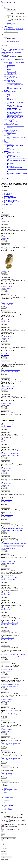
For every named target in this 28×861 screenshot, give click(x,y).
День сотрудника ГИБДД (13, 156)
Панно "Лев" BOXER (6, 304)
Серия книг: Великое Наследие (15, 84)
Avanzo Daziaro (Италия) (13, 110)
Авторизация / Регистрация (14, 39)
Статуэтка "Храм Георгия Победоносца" (11, 530)
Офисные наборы (11, 73)
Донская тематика (11, 79)
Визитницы (10, 66)
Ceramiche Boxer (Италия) (9, 56)
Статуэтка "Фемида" (6, 701)
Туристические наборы (10, 140)
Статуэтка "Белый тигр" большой (10, 371)
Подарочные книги (9, 80)
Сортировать (4, 190)
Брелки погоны (11, 65)
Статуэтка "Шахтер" (6, 426)
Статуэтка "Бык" (5, 221)
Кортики (9, 69)
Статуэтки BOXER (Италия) (14, 106)
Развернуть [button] (4, 53)
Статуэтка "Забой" (5, 501)
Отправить (3, 854)
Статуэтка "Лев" (5, 238)
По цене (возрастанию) (10, 197)
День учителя (10, 163)
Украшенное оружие (9, 123)
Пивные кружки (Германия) (14, 112)
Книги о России (11, 81)
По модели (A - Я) (8, 203)
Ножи (5, 141)
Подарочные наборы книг (14, 83)
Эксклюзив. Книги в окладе (14, 88)
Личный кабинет (8, 805)
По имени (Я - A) (8, 196)
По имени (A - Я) (8, 194)
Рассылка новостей (9, 809)
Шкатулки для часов (9, 149)
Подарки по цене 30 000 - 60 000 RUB (14, 50)
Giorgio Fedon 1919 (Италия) (14, 109)
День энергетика (11, 164)
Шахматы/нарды (8, 144)
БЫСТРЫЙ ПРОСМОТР (7, 216)
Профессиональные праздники (12, 152)
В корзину (3, 224)
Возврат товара (8, 798)
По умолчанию (8, 193)
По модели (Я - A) (8, 204)
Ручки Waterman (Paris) (13, 121)
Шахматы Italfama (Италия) (14, 117)
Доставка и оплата (9, 27)
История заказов (8, 806)
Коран (8, 95)
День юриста (10, 166)
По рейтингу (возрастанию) (11, 201)
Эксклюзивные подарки (10, 74)
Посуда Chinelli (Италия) (13, 105)
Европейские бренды (9, 101)
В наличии (10, 59)
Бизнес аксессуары (9, 119)
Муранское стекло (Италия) (11, 124)
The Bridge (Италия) (12, 108)
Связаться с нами (8, 797)
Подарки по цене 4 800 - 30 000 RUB (10, 49)
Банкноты (9, 63)
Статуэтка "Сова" (5, 271)
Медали (6, 90)
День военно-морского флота (14, 167)
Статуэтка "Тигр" (5, 321)
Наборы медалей (11, 72)
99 (4, 215)
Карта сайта (7, 800)
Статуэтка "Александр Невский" (9, 686)
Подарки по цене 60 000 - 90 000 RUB (11, 52)
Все (4, 59)
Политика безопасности (10, 790)
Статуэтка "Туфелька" (6, 639)
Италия (20, 56)
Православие (10, 97)
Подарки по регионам (9, 76)
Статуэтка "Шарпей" (6, 288)
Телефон (3, 844)
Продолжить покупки (6, 838)
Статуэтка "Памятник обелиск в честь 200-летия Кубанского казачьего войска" (13, 547)
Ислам (8, 98)
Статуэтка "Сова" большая (8, 563)
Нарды (8, 148)
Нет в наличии (18, 59)
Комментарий (4, 847)
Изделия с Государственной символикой (14, 62)
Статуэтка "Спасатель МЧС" (8, 579)
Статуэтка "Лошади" (6, 671)
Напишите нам (11, 23)
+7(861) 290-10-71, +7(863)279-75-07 (13, 29)
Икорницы (6, 151)
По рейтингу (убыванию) (10, 200)
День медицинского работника (15, 171)
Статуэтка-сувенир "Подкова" (9, 714)
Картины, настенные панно (11, 130)
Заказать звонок (11, 10)
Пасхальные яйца (11, 99)
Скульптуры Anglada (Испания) (15, 115)
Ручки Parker (10, 120)
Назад (2, 833)
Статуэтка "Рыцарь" (6, 516)
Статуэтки (6, 135)
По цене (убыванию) (9, 198)
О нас (5, 26)
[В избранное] (7, 224)
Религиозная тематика (10, 91)
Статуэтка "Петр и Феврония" (9, 624)
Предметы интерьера (9, 128)
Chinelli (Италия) (11, 133)
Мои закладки (7, 808)
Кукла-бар (6, 142)
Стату (2, 441)
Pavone (8, 134)
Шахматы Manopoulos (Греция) (15, 116)
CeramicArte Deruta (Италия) (14, 113)
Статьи (5, 792)
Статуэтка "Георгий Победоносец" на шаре (12, 656)
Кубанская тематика (12, 77)
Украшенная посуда (9, 131)
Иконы (8, 94)
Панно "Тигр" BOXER (7, 388)
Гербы (8, 67)
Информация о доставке (10, 789)
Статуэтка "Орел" (5, 594)
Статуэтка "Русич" (6, 609)
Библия (9, 92)
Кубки (8, 70)
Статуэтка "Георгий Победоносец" (10, 455)
